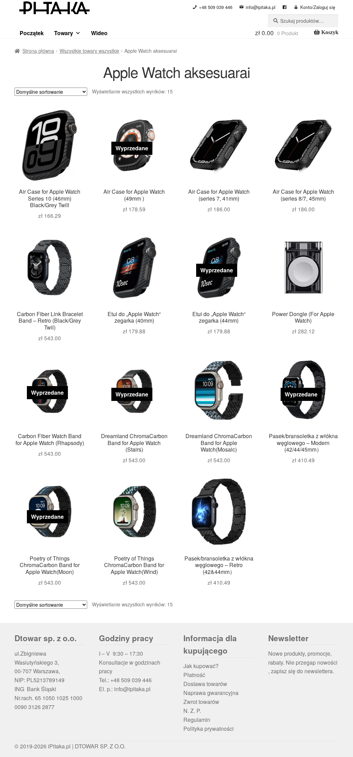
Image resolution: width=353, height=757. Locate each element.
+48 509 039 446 (215, 7)
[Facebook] (284, 7)
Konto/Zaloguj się (317, 7)
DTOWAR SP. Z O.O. (100, 746)
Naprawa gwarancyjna (211, 693)
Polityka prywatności (208, 729)
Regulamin (196, 720)
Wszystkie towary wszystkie (89, 50)
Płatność (194, 675)
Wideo (99, 33)
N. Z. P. (192, 711)
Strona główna (38, 50)
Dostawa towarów (205, 684)
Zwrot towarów (201, 702)
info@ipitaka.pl (260, 7)
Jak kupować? (201, 666)
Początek (32, 33)
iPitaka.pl (59, 746)
